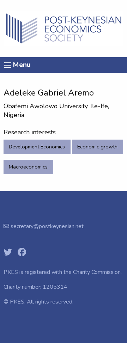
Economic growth (97, 146)
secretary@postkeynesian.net (46, 226)
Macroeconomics (28, 166)
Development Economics (37, 146)
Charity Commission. (97, 272)
